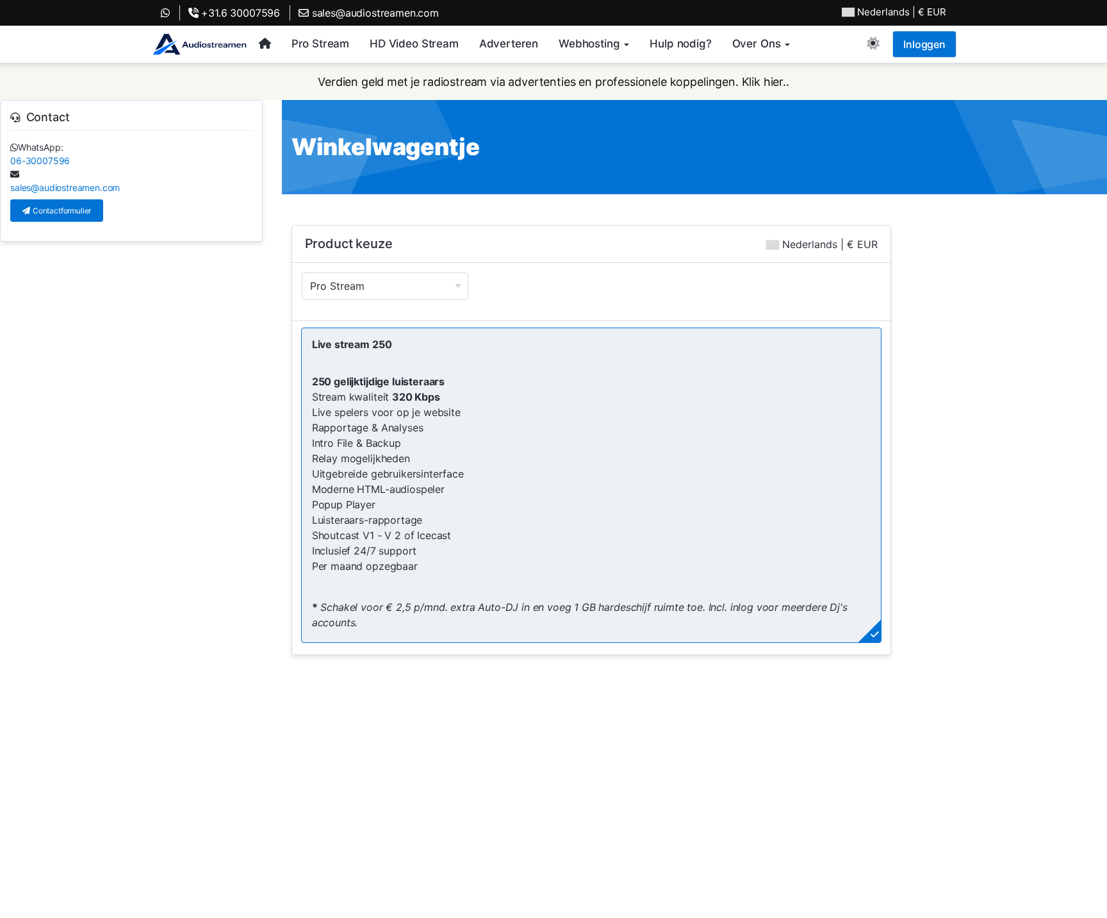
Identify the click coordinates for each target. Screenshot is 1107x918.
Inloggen (924, 44)
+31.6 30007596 (239, 12)
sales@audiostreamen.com (374, 12)
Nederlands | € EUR (828, 244)
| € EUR (901, 12)
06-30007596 (40, 160)
